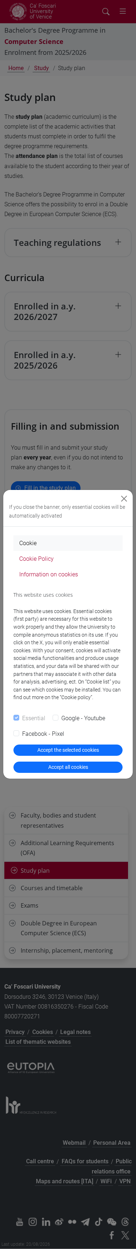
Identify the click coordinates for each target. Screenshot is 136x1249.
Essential (33, 718)
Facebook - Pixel (43, 733)
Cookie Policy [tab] (36, 558)
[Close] (124, 498)
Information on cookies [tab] (48, 574)
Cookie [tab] (28, 543)
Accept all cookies (68, 767)
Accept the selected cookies (68, 750)
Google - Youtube (83, 718)
